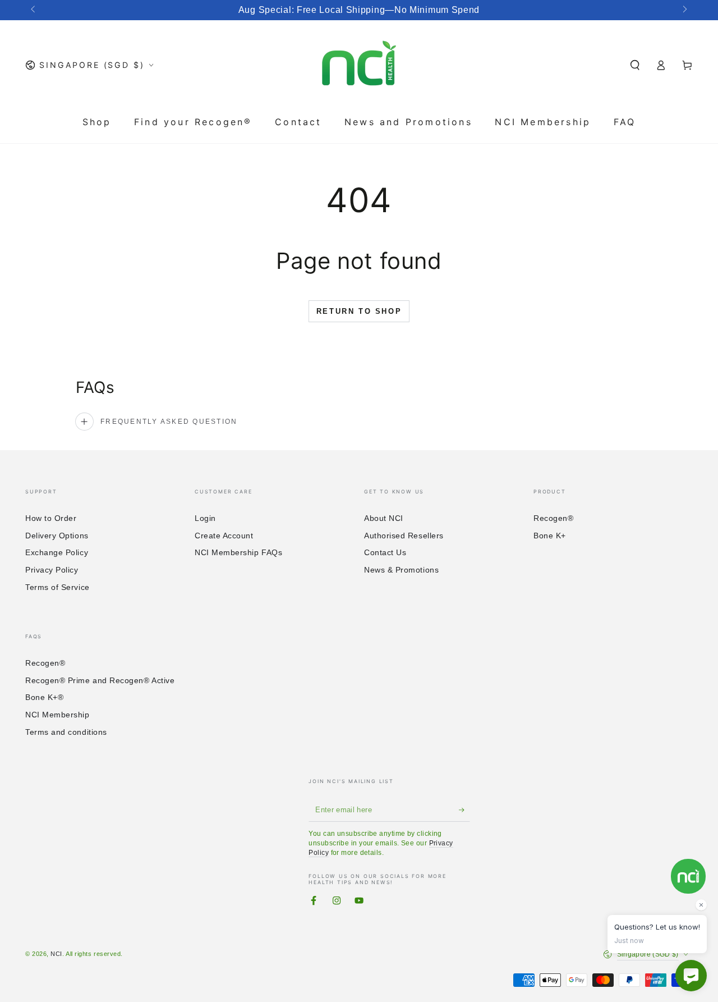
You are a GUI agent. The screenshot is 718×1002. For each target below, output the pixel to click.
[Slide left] (34, 10)
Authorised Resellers (404, 535)
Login (205, 518)
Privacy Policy (52, 569)
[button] (635, 65)
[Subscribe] (465, 810)
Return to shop (359, 311)
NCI (56, 953)
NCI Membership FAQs (238, 552)
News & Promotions (401, 569)
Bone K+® (44, 697)
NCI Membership (57, 714)
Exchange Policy (56, 552)
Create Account (224, 535)
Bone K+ (549, 535)
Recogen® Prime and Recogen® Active (99, 680)
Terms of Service (57, 587)
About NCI (383, 518)
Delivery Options (57, 535)
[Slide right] (684, 10)
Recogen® (553, 518)
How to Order (50, 518)
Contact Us (385, 552)
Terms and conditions (66, 732)
